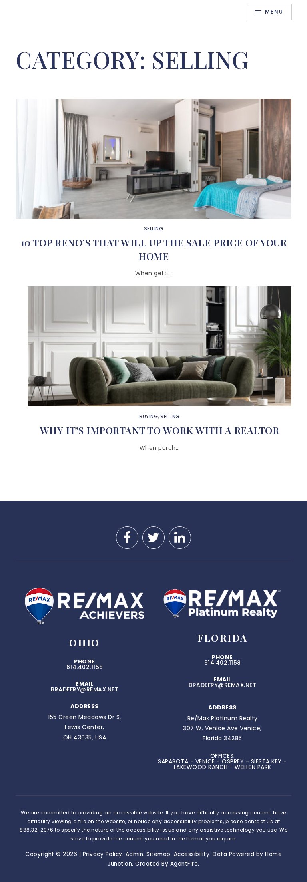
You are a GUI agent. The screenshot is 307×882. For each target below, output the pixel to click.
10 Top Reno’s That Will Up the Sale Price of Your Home (153, 249)
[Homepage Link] (84, 11)
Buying (148, 416)
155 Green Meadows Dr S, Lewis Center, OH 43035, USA (84, 727)
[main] (153, 262)
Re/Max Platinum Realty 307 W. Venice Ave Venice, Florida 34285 (222, 728)
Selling (153, 228)
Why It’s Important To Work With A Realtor (159, 430)
